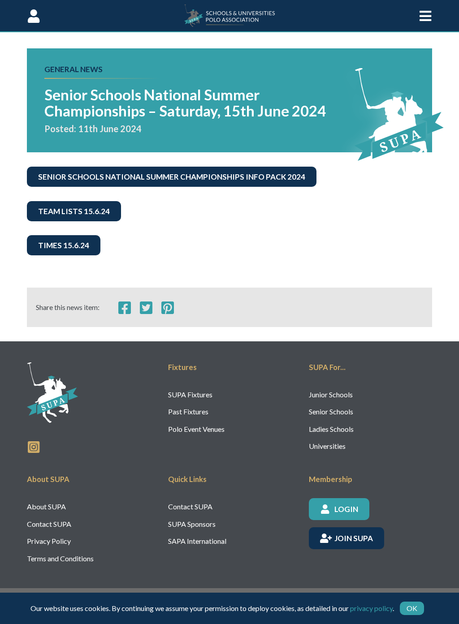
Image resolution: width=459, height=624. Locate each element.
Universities (327, 446)
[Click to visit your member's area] (33, 16)
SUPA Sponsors (192, 524)
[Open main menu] (425, 16)
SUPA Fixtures (190, 394)
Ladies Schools (331, 429)
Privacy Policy (49, 541)
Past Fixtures (188, 411)
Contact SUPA (49, 524)
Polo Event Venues (196, 429)
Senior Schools (331, 411)
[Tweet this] (146, 307)
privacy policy (371, 608)
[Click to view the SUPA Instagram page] (33, 446)
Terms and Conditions (60, 558)
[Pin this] (167, 307)
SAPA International (197, 541)
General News (73, 69)
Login (346, 509)
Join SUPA (353, 538)
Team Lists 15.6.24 (74, 211)
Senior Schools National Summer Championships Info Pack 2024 (171, 176)
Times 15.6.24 (63, 245)
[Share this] (124, 307)
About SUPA (46, 506)
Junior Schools (331, 394)
